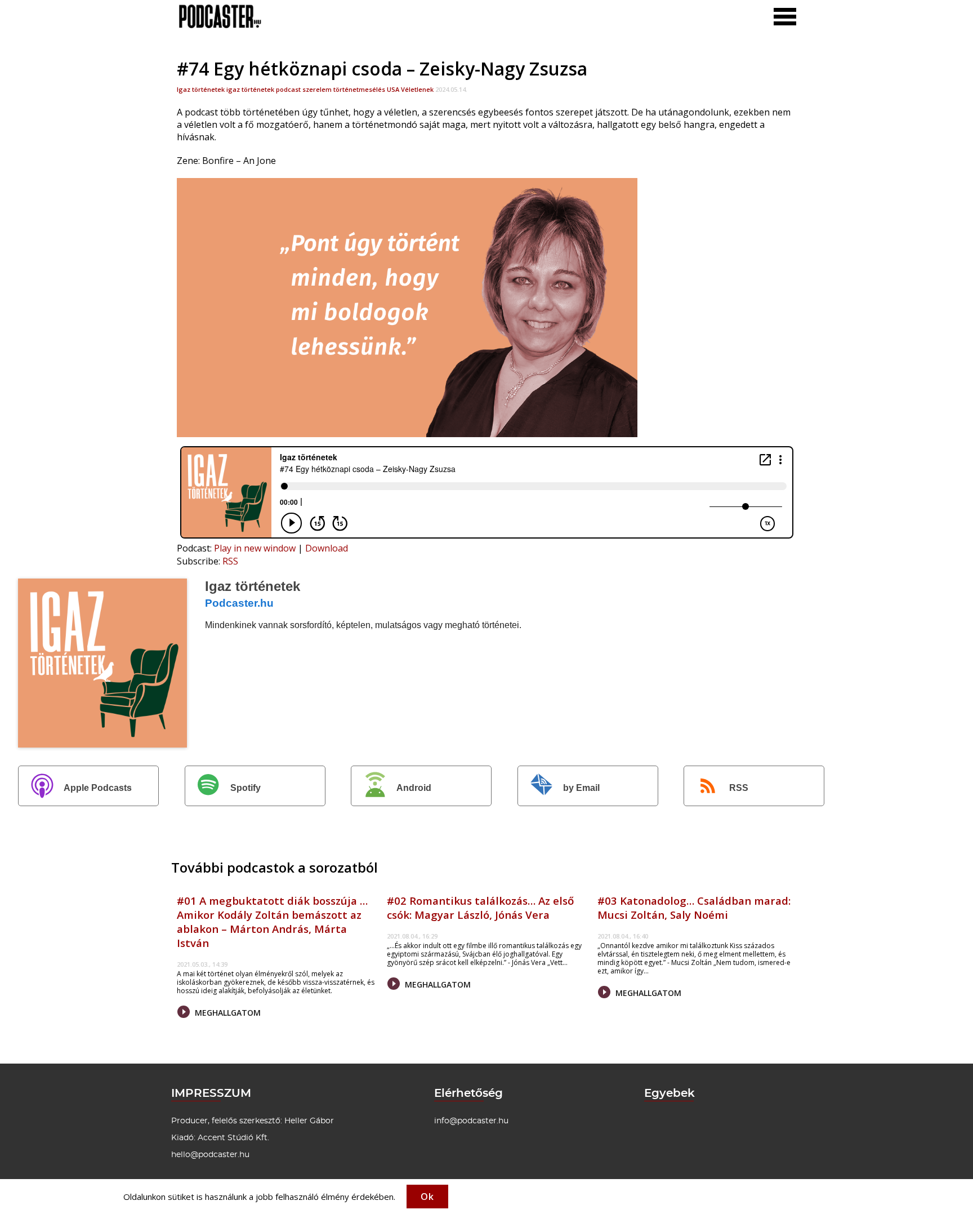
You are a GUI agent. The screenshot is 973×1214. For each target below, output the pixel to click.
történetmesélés (359, 89)
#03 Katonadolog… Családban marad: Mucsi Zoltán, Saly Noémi (694, 907)
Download (326, 548)
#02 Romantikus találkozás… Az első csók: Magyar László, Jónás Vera (480, 907)
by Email (581, 788)
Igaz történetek (201, 89)
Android (413, 788)
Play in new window (255, 548)
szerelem (317, 89)
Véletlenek (417, 89)
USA (393, 89)
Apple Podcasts (98, 788)
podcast (288, 89)
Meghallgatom (227, 1012)
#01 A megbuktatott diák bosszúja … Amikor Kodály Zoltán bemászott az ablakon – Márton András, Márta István (272, 921)
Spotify (245, 788)
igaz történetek (250, 89)
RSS (230, 561)
